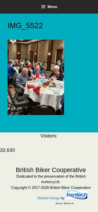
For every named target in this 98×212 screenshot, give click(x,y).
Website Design (48, 198)
